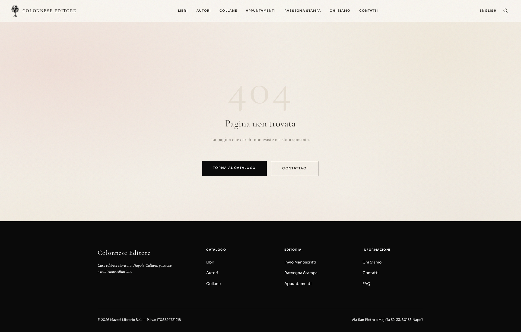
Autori (203, 11)
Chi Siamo (340, 11)
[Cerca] (505, 11)
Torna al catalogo (234, 168)
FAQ (366, 283)
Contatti (368, 11)
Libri (183, 11)
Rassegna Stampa (302, 11)
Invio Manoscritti (300, 262)
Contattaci (295, 168)
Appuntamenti (260, 11)
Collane (228, 11)
